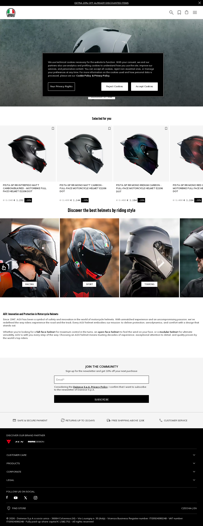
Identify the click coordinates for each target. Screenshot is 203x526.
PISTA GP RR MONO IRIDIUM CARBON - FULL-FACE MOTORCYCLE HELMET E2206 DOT (139, 188)
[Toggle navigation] (194, 12)
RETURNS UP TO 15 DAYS (80, 420)
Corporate (14, 471)
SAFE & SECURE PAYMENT (32, 420)
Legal (10, 480)
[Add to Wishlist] (53, 129)
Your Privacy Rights (61, 86)
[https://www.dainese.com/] (8, 442)
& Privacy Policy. (101, 75)
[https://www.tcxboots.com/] (19, 441)
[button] (29, 257)
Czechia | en (189, 508)
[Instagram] (35, 498)
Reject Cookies (114, 86)
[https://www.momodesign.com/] (36, 441)
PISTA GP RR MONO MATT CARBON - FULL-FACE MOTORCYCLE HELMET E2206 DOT (83, 188)
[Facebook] (7, 498)
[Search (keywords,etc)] (171, 12)
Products (13, 463)
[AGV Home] (10, 12)
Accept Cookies (144, 86)
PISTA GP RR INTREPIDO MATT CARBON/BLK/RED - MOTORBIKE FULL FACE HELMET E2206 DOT (24, 188)
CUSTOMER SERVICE (175, 420)
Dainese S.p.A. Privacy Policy (90, 386)
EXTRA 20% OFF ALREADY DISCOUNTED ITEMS (102, 3)
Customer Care (17, 454)
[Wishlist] (178, 12)
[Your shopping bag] (186, 12)
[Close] (199, 3)
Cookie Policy (83, 75)
